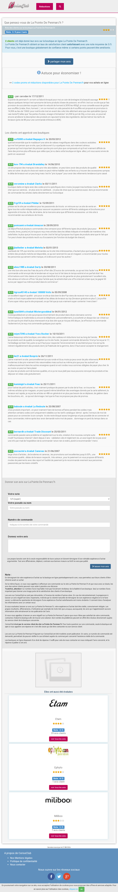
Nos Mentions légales (21, 858)
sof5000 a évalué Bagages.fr (29, 139)
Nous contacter (17, 864)
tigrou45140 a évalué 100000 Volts (32, 292)
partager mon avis (60, 61)
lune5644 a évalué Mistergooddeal (33, 311)
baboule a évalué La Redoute (29, 406)
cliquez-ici (73, 889)
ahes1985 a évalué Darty (27, 267)
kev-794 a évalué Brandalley (29, 164)
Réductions (44, 6)
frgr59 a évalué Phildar (26, 203)
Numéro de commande (20, 519)
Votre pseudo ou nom (19, 503)
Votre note (14, 494)
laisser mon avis (101, 566)
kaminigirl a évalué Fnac (27, 384)
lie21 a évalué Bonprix (26, 356)
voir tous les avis (58, 739)
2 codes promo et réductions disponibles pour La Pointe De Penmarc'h (48, 82)
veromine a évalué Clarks (28, 183)
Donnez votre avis (18, 536)
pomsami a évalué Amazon (28, 225)
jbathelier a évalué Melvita (28, 247)
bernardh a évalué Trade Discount (32, 431)
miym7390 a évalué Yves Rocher (31, 333)
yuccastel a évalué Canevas (29, 451)
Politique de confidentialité (23, 861)
